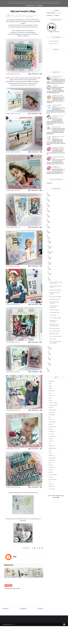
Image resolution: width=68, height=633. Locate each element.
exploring (51, 438)
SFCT (50, 481)
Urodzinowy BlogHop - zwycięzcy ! (57, 105)
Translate (57, 15)
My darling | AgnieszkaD (55, 328)
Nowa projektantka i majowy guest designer (56, 342)
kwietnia (50, 347)
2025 (48, 194)
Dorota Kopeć (52, 488)
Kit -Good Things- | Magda (55, 317)
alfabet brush (51, 445)
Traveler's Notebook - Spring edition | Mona (56, 282)
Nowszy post (5, 608)
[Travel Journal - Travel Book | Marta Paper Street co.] (38, 573)
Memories (34, 492)
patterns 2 (51, 441)
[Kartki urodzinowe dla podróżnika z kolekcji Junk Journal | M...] (11, 573)
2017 (48, 236)
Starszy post (40, 608)
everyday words (52, 426)
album (13, 15)
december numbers (53, 448)
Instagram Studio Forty (54, 41)
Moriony (50, 465)
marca (49, 353)
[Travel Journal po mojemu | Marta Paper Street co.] (24, 573)
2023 (48, 204)
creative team (52, 412)
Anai (50, 443)
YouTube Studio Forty (53, 43)
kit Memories (16, 16)
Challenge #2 (55, 85)
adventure (51, 472)
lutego (50, 358)
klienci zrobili (51, 486)
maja (49, 278)
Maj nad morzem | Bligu (54, 299)
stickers (50, 388)
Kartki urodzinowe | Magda (55, 296)
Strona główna (23, 608)
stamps (50, 393)
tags (50, 417)
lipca (49, 268)
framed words (52, 460)
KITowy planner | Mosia (55, 312)
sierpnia (50, 262)
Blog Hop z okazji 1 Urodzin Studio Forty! (58, 137)
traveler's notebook (53, 402)
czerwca (50, 273)
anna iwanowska (52, 457)
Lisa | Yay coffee (53, 315)
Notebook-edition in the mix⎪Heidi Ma (57, 77)
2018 (48, 231)
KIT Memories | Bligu (54, 309)
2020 (48, 220)
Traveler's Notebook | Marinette (54, 302)
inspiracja (8, 16)
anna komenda (52, 414)
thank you (51, 477)
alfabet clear (51, 455)
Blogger (57, 497)
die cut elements (52, 421)
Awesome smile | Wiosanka (55, 290)
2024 (48, 199)
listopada (50, 246)
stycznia (50, 363)
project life (51, 407)
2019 (48, 226)
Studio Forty (49, 183)
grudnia (50, 241)
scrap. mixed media (53, 474)
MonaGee (51, 484)
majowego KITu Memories (32, 19)
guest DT (51, 424)
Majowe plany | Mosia (54, 333)
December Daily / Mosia (57, 95)
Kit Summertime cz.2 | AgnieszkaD (54, 306)
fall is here (51, 469)
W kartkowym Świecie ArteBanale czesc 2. (54, 325)
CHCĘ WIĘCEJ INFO (30, 5)
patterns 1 (51, 462)
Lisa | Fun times (53, 339)
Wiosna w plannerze (56, 126)
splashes (50, 453)
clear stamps (29, 15)
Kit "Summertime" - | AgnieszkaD (54, 321)
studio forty (51, 395)
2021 (48, 215)
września (50, 257)
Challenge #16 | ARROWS (58, 147)
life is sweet (51, 433)
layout (50, 383)
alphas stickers (19, 15)
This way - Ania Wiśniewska (55, 336)
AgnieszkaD (51, 390)
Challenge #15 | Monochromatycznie (56, 167)
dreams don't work (53, 436)
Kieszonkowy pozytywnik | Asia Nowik (58, 116)
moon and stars (52, 467)
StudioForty (12, 624)
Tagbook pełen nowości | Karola (55, 293)
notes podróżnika (52, 409)
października (51, 252)
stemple (50, 386)
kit (12, 16)
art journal (51, 419)
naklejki (50, 400)
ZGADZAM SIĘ (39, 5)
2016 (48, 369)
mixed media (51, 431)
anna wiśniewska (52, 479)
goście (50, 450)
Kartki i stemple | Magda (55, 331)
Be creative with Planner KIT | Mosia (56, 286)
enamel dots (35, 15)
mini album (22, 16)
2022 (48, 210)
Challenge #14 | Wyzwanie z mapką (58, 157)
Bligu (24, 15)
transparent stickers (53, 405)
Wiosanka (51, 429)
